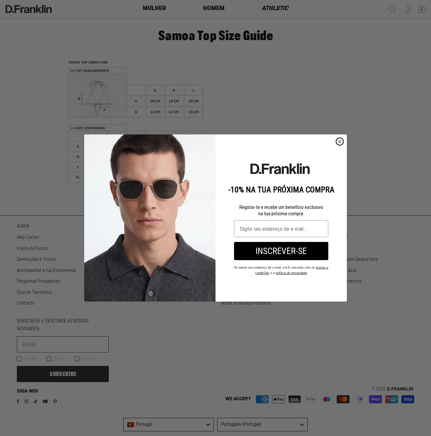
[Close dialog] (339, 141)
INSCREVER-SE (281, 251)
